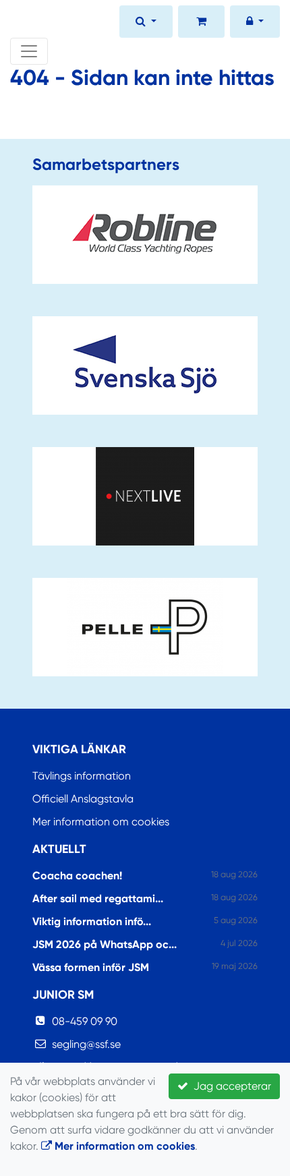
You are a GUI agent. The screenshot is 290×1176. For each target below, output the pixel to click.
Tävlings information (81, 775)
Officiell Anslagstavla (83, 798)
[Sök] (146, 23)
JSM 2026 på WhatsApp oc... (104, 944)
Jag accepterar (229, 1086)
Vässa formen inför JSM (90, 967)
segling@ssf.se (86, 1044)
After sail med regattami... (97, 898)
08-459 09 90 (84, 1021)
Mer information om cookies (100, 821)
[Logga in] (255, 23)
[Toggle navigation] (29, 51)
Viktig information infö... (91, 921)
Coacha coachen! (77, 875)
